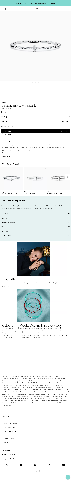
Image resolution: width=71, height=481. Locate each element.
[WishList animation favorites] (66, 9)
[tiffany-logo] (35, 9)
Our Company (5, 450)
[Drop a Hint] (2, 112)
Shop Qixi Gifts (50, 3)
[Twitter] (49, 465)
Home (2, 97)
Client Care (5, 416)
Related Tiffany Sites (8, 454)
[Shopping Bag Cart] (69, 9)
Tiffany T (4, 102)
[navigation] (2, 9)
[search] (6, 9)
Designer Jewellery (10, 97)
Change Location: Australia (10, 459)
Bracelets (18, 97)
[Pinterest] (35, 465)
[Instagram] (7, 465)
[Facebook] (21, 465)
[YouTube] (63, 465)
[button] (2, 9)
